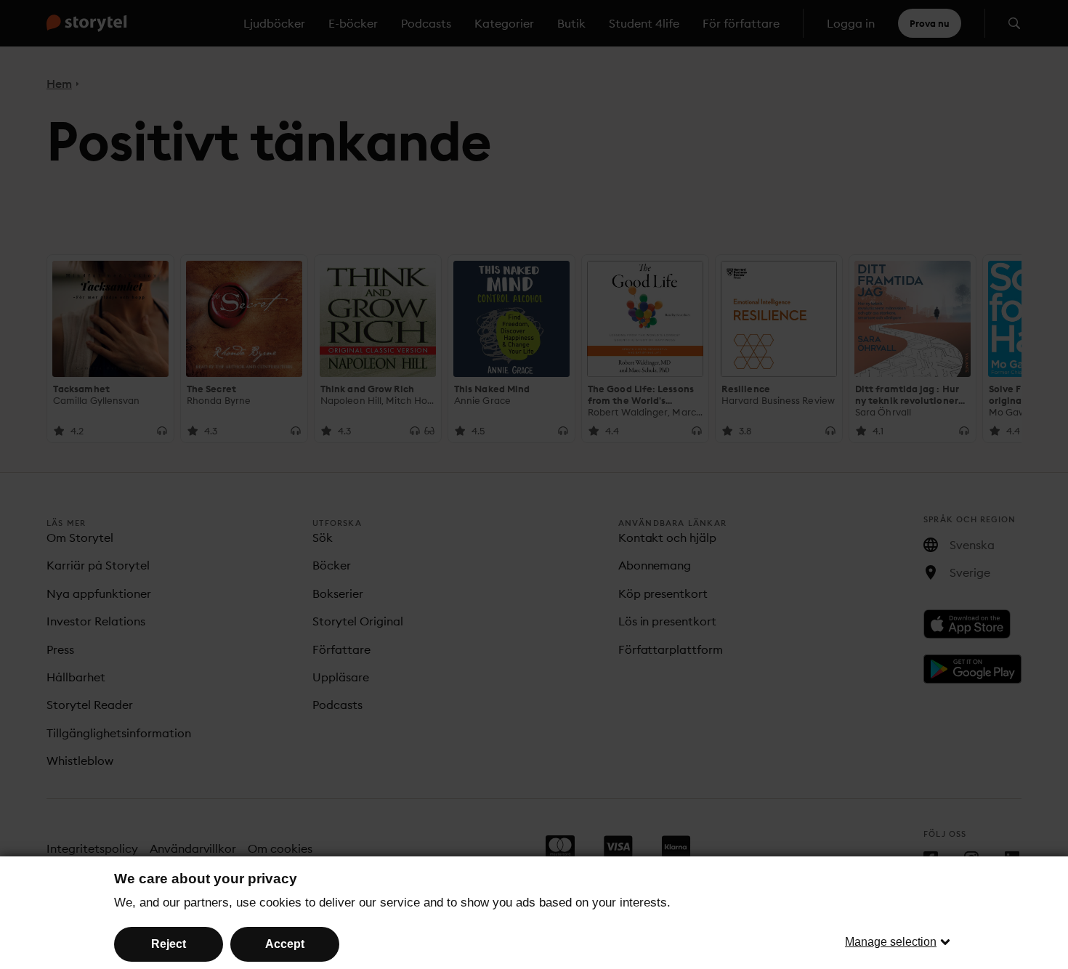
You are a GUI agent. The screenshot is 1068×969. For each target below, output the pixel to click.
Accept (284, 944)
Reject (168, 944)
